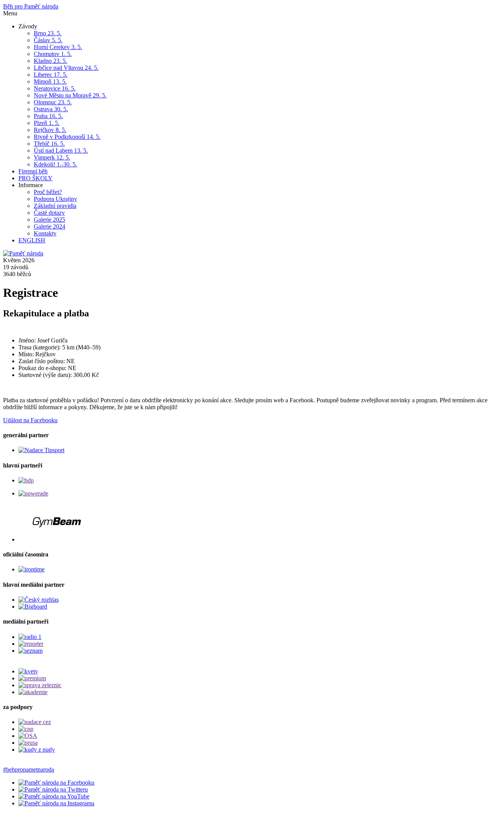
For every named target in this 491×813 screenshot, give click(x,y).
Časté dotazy (49, 212)
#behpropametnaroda (28, 769)
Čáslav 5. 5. (48, 40)
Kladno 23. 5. (50, 61)
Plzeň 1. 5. (46, 123)
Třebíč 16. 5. (49, 143)
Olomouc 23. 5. (53, 102)
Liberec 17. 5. (51, 74)
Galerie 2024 (49, 226)
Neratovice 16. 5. (55, 88)
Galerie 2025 (49, 219)
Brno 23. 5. (47, 33)
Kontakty (45, 233)
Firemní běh (33, 171)
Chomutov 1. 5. (53, 54)
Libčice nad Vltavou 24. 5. (66, 67)
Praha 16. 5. (48, 116)
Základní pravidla (55, 205)
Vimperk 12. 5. (52, 157)
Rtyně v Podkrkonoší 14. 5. (67, 136)
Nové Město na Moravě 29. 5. (70, 95)
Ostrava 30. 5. (51, 109)
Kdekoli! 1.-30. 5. (55, 164)
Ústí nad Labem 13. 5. (61, 150)
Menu (10, 13)
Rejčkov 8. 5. (50, 130)
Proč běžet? (48, 192)
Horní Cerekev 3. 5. (58, 47)
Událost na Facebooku (30, 420)
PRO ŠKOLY (35, 178)
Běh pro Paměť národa (30, 6)
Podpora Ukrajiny (55, 199)
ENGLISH (31, 240)
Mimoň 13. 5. (50, 81)
